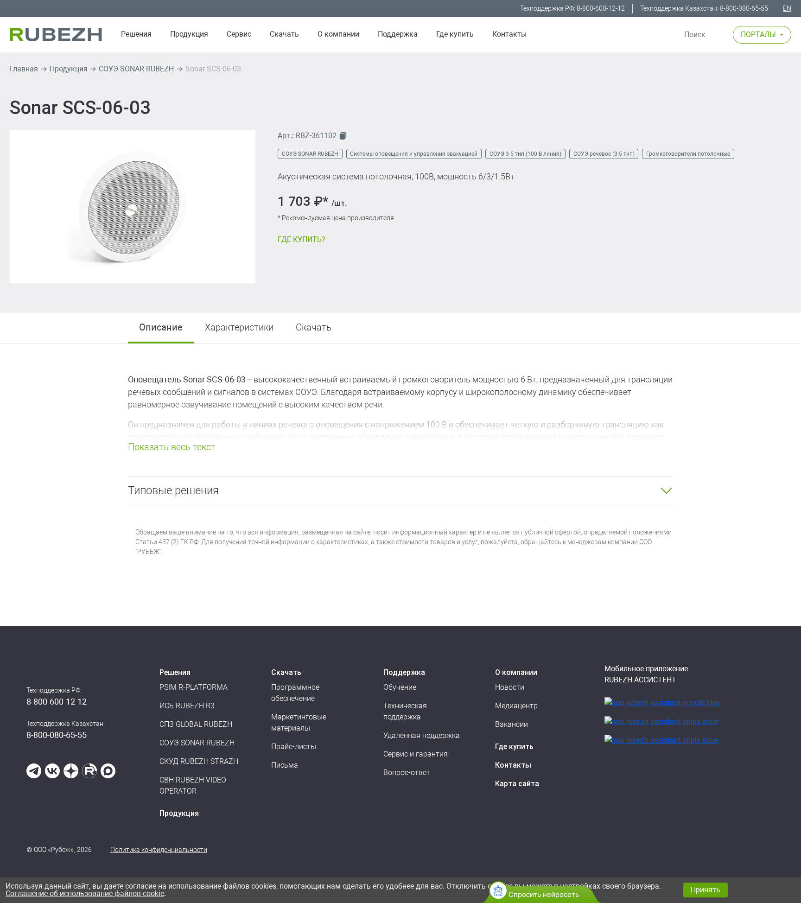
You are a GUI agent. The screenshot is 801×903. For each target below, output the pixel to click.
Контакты (509, 34)
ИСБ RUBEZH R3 (187, 705)
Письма (284, 765)
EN (787, 8)
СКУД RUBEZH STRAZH (198, 761)
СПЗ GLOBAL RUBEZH (195, 724)
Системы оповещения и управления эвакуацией (413, 154)
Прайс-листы (293, 746)
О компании (338, 34)
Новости (509, 687)
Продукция (69, 68)
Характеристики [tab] (239, 327)
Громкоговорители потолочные (688, 154)
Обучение (399, 687)
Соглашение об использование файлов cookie (85, 893)
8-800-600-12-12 (601, 8)
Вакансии (511, 724)
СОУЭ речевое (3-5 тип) (604, 154)
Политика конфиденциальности (158, 849)
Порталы (758, 34)
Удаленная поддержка (421, 735)
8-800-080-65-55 (744, 8)
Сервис (239, 34)
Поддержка (398, 34)
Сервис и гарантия (415, 754)
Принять (705, 889)
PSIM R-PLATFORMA (193, 687)
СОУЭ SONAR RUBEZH (136, 68)
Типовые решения (173, 490)
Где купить (455, 34)
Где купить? (301, 239)
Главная (24, 68)
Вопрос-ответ (406, 772)
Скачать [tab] (313, 327)
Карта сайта (517, 783)
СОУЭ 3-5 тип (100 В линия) (525, 154)
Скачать (284, 34)
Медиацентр (516, 705)
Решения (136, 34)
